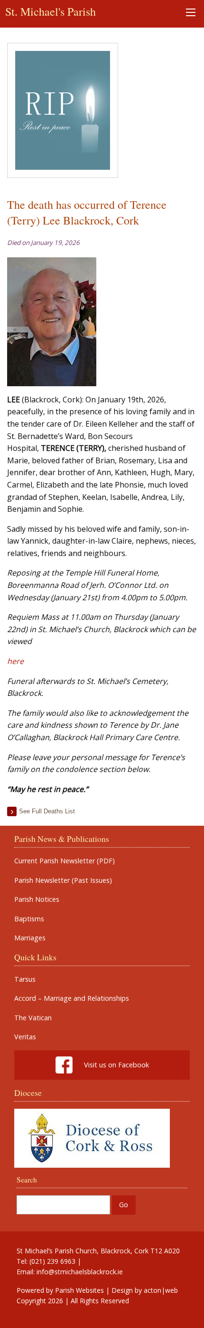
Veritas (25, 1037)
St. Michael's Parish (50, 11)
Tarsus (25, 979)
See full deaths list (47, 811)
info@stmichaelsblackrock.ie (80, 1271)
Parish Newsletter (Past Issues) (63, 880)
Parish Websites (79, 1290)
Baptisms (29, 919)
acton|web (161, 1290)
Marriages (30, 938)
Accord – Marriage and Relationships (71, 998)
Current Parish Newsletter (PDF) (64, 861)
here (15, 661)
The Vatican (33, 1018)
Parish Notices (36, 899)
